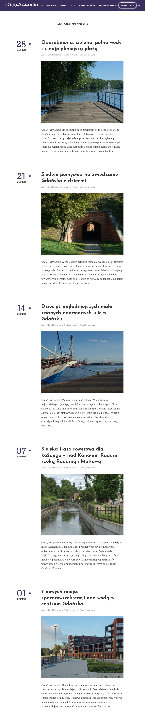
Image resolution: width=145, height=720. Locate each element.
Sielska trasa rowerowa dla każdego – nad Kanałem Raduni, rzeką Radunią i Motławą (79, 455)
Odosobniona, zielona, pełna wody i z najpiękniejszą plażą (81, 45)
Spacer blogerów (49, 5)
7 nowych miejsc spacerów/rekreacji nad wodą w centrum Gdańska (77, 598)
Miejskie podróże (87, 5)
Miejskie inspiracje (108, 5)
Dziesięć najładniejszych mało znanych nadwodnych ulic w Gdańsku (76, 313)
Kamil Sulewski (54, 55)
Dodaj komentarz (87, 55)
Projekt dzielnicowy (27, 5)
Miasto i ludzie (68, 5)
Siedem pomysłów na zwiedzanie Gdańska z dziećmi (79, 177)
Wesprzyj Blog (127, 5)
